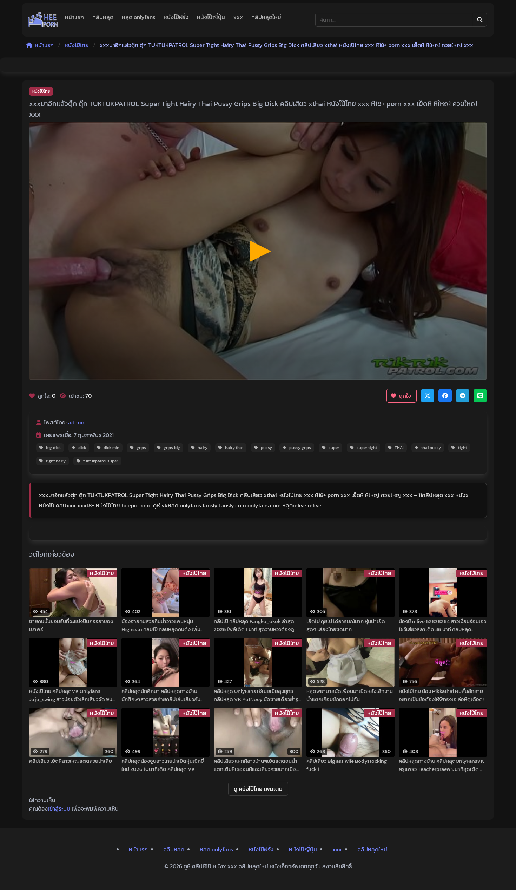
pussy (266, 447)
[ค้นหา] (480, 20)
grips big (172, 447)
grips (141, 447)
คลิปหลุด (102, 17)
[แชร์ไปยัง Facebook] (445, 395)
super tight (367, 447)
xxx (238, 17)
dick (82, 447)
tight (462, 447)
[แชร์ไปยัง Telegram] (462, 395)
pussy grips (300, 447)
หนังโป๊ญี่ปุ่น (211, 17)
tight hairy (56, 461)
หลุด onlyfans (138, 17)
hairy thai (234, 447)
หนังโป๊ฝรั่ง (176, 17)
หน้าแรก (74, 17)
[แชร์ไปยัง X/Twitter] (427, 395)
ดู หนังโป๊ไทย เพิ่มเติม (258, 789)
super (334, 447)
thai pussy (431, 447)
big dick (53, 447)
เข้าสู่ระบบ (59, 808)
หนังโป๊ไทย (77, 45)
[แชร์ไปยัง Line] (480, 395)
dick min (111, 447)
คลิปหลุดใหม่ (266, 17)
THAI (399, 447)
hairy (202, 447)
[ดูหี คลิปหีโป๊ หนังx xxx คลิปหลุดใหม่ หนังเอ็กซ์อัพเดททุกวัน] (43, 20)
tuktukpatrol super (100, 461)
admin (76, 422)
